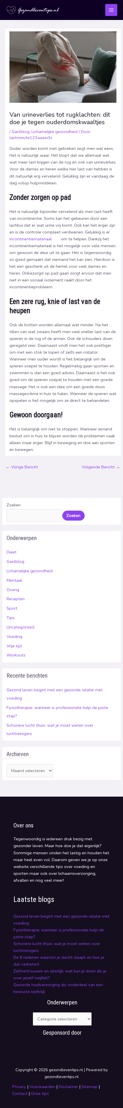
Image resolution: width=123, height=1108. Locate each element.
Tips (11, 618)
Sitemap (90, 1086)
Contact (20, 1093)
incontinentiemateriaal (30, 239)
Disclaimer (68, 1086)
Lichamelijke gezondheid (30, 571)
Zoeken (14, 505)
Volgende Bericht (101, 467)
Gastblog (15, 561)
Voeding (14, 636)
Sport (12, 608)
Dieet (12, 552)
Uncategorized (20, 627)
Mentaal (14, 580)
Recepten (16, 599)
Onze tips (40, 1093)
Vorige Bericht (22, 467)
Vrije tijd (14, 646)
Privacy (19, 1086)
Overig (13, 590)
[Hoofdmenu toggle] (111, 10)
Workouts (16, 655)
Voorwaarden (42, 1086)
